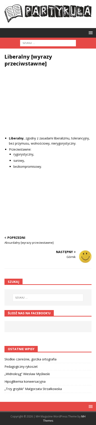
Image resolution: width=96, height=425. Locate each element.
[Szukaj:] (48, 43)
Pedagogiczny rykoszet (21, 366)
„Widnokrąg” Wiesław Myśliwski (27, 374)
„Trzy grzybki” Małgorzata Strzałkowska (33, 389)
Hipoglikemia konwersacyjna (25, 381)
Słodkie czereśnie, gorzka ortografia (30, 359)
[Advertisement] (48, 105)
